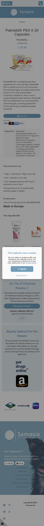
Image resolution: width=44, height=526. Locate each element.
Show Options (21, 275)
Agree (23, 268)
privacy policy (31, 263)
